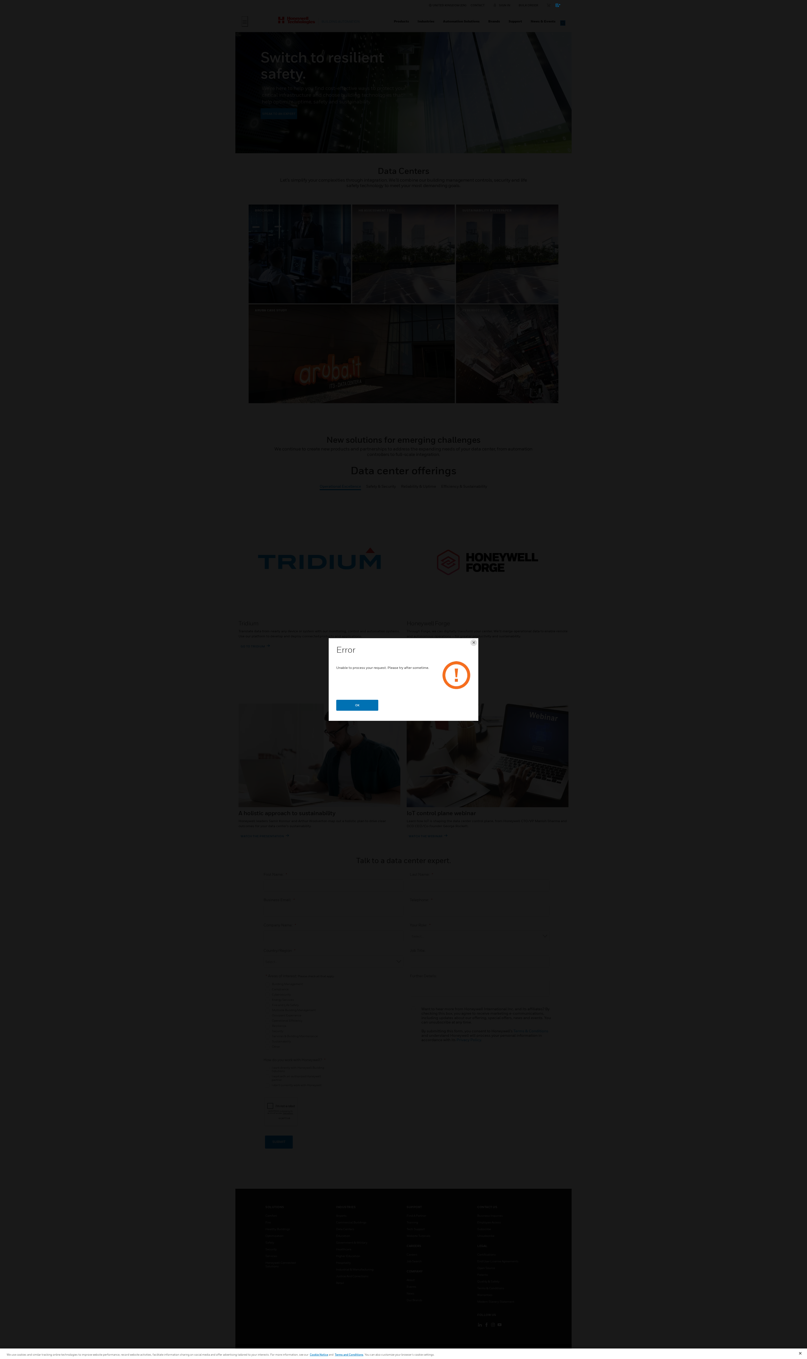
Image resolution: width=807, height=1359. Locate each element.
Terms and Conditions (349, 1354)
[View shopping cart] (556, 6)
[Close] (800, 1353)
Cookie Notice (319, 1354)
